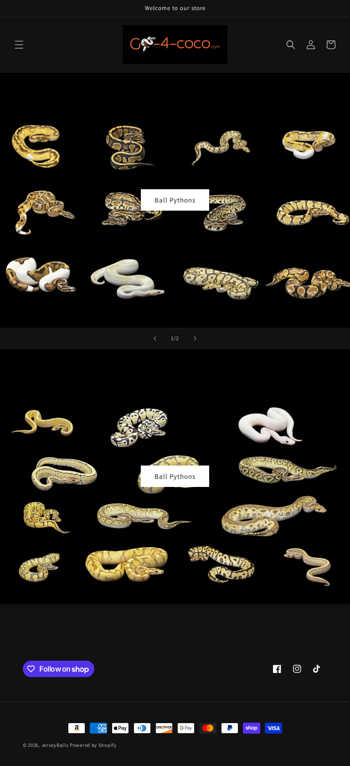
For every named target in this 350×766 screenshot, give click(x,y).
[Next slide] (195, 338)
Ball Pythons (175, 200)
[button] (19, 45)
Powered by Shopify (93, 745)
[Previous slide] (155, 338)
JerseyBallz (55, 745)
